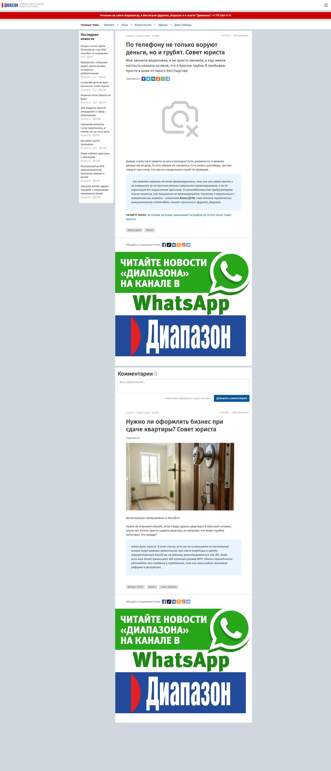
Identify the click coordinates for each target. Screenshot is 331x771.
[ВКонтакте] (153, 79)
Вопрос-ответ (143, 36)
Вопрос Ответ (135, 586)
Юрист (149, 230)
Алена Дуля (134, 230)
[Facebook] (144, 79)
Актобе (155, 36)
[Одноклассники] (158, 79)
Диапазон (188, 202)
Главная (130, 36)
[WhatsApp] (163, 79)
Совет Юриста (169, 586)
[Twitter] (148, 79)
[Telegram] (168, 79)
